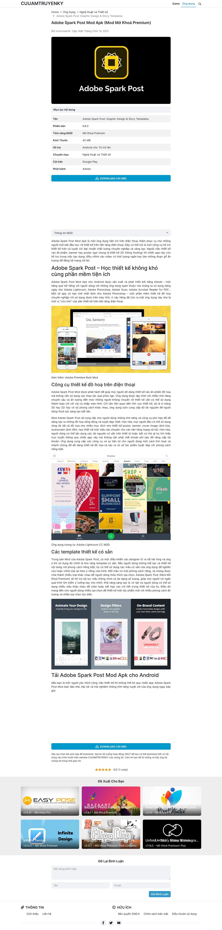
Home (55, 12)
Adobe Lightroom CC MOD (93, 544)
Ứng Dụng (69, 12)
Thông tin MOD (63, 233)
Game (176, 3)
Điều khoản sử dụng (184, 913)
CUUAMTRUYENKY (42, 3)
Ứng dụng (188, 3)
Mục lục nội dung (64, 109)
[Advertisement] (111, 207)
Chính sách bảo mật (156, 913)
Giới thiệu (33, 913)
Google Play (90, 161)
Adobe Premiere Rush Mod (81, 377)
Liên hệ (46, 913)
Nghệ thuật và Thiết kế (94, 12)
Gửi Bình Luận (160, 894)
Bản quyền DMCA (129, 913)
